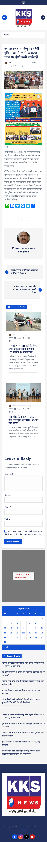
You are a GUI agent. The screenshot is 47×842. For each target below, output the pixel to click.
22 (36, 633)
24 (5, 637)
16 (42, 628)
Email (7, 507)
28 (30, 637)
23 (42, 633)
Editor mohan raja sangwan (19, 63)
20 (23, 633)
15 (36, 628)
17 (5, 633)
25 (11, 637)
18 (11, 633)
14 (30, 628)
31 (5, 642)
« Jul (5, 647)
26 (17, 637)
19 (17, 633)
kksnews (24, 219)
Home (6, 35)
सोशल (34, 63)
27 (23, 637)
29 (36, 637)
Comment (9, 474)
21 (30, 633)
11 (11, 628)
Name (7, 495)
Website (8, 519)
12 (17, 628)
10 (5, 628)
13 (23, 628)
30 (42, 637)
